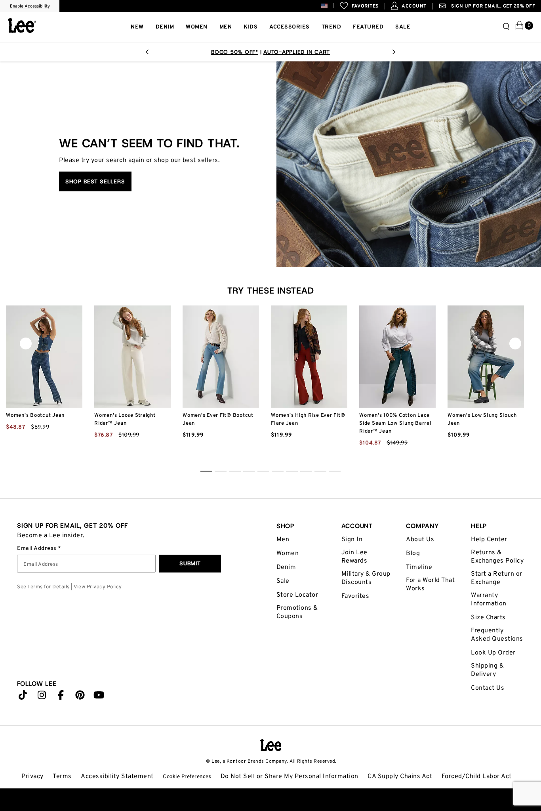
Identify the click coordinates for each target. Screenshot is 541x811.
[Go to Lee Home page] (270, 745)
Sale (283, 581)
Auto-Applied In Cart (296, 51)
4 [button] (263, 473)
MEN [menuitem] (225, 27)
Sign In (352, 540)
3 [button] (249, 473)
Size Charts (488, 618)
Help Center (489, 540)
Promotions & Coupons (297, 612)
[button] (330, 5)
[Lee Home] (22, 25)
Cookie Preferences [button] (187, 776)
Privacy (32, 776)
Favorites (355, 596)
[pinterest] (80, 697)
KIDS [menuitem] (250, 27)
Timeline (419, 567)
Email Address (37, 548)
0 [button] (206, 473)
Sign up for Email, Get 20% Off (492, 6)
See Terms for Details (43, 587)
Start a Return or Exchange (496, 578)
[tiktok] (23, 697)
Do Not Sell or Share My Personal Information (289, 776)
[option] (270, 52)
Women (287, 553)
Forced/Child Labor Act (477, 776)
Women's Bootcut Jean (35, 415)
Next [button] (394, 54)
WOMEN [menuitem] (197, 27)
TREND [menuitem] (331, 27)
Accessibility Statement (117, 776)
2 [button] (235, 473)
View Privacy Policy (98, 587)
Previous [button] (147, 54)
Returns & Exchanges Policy (497, 557)
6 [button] (292, 473)
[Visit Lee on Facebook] (61, 697)
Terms (62, 776)
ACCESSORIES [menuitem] (289, 27)
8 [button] (320, 473)
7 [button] (306, 473)
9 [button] (335, 473)
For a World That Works (430, 584)
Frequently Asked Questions (497, 635)
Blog (413, 553)
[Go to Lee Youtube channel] (99, 697)
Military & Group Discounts (366, 578)
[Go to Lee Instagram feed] (42, 697)
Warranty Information (489, 600)
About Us (420, 540)
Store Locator (297, 595)
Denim (286, 567)
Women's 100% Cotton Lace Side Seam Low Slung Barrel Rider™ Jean (395, 423)
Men (283, 540)
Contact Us (487, 688)
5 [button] (278, 473)
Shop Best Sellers (95, 181)
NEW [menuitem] (137, 27)
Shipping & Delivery (487, 670)
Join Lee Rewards (354, 557)
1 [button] (221, 473)
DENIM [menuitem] (165, 27)
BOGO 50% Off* (234, 51)
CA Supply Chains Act (400, 776)
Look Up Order (493, 653)
